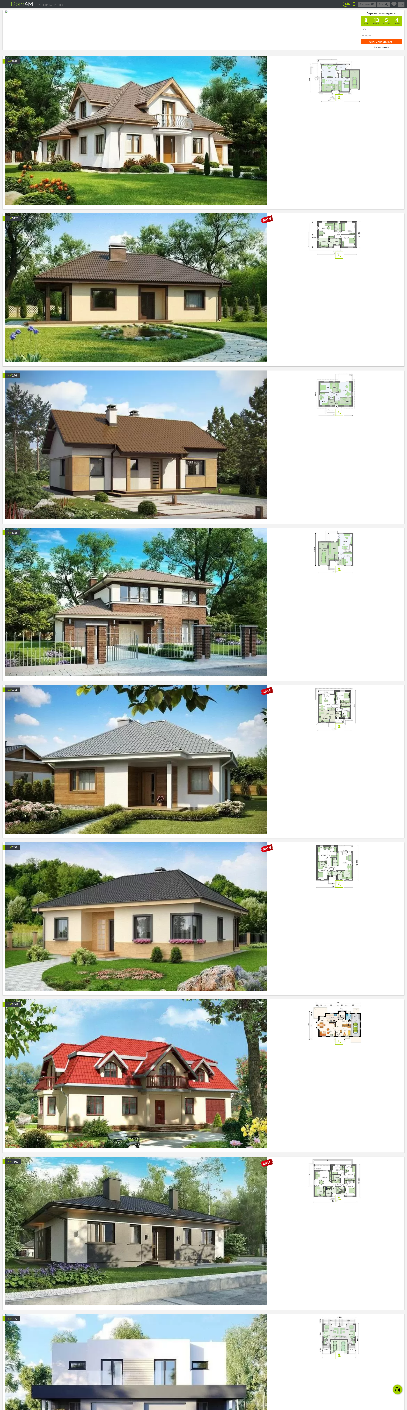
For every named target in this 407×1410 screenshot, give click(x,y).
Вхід (381, 4)
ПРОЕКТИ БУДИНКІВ (49, 5)
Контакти (364, 4)
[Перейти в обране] (394, 3)
